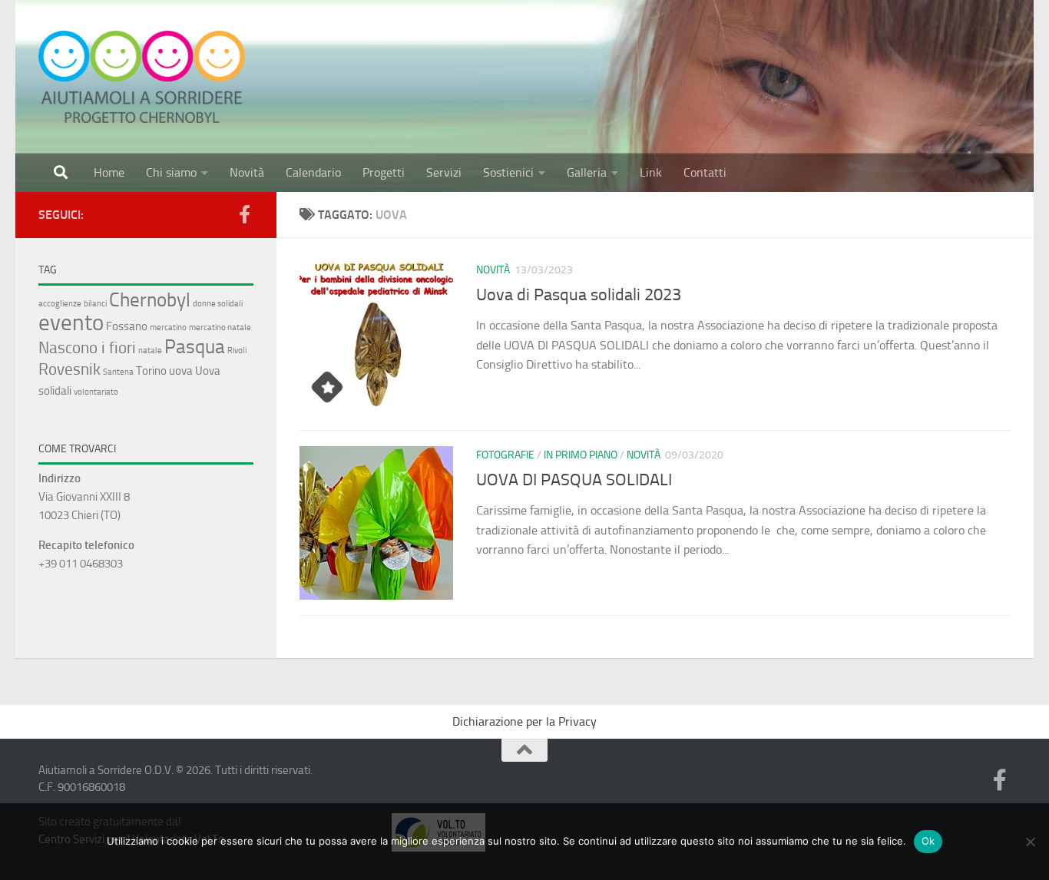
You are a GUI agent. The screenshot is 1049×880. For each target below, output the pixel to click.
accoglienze (59, 304)
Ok (928, 841)
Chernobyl (149, 299)
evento (71, 322)
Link (651, 172)
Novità (247, 172)
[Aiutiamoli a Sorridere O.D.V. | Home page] (141, 77)
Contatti (704, 172)
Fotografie (505, 455)
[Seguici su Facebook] (244, 214)
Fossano (126, 326)
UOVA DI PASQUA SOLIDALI (574, 480)
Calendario (313, 172)
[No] (1029, 841)
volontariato (96, 392)
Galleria (587, 172)
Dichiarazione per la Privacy (524, 721)
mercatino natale (220, 327)
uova (181, 371)
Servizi (444, 172)
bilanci (95, 304)
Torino (151, 371)
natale (150, 351)
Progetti (383, 172)
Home (109, 172)
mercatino (168, 327)
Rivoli (237, 351)
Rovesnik (69, 369)
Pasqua (194, 346)
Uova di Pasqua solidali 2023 (578, 295)
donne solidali (218, 304)
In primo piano (580, 455)
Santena (118, 372)
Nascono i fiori (87, 347)
